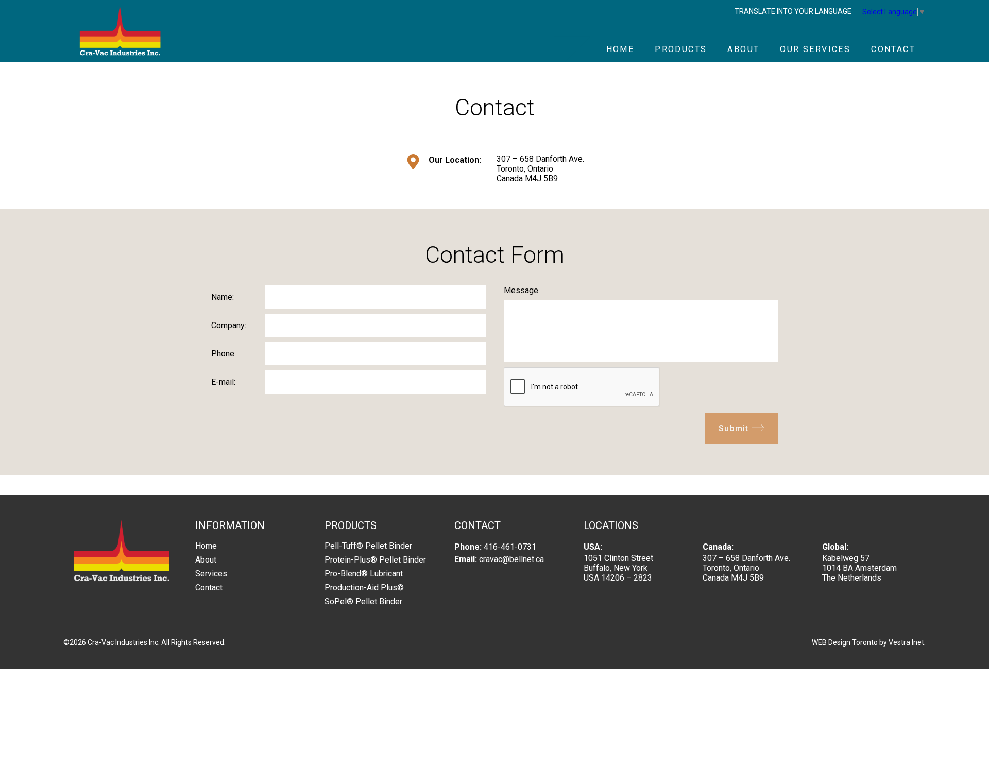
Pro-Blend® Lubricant (364, 574)
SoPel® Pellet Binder (363, 601)
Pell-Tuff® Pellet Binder (368, 546)
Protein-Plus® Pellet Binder (375, 560)
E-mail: (223, 382)
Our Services (815, 49)
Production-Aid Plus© (364, 587)
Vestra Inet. (907, 642)
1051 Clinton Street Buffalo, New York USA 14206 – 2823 (618, 568)
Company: (228, 325)
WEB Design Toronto (845, 642)
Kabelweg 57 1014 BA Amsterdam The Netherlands (859, 568)
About (743, 49)
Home (620, 49)
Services (211, 574)
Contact (893, 49)
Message (521, 290)
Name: (222, 297)
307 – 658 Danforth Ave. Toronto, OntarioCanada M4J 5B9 (540, 168)
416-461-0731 (510, 547)
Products (681, 49)
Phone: (223, 354)
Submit (735, 428)
